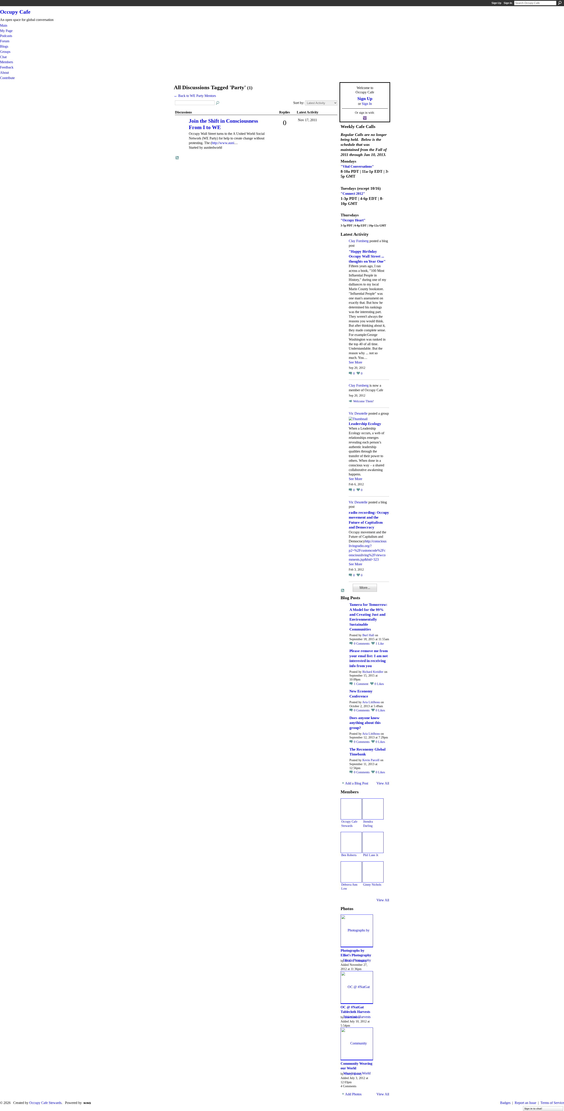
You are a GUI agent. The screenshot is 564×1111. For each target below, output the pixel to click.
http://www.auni (223, 143)
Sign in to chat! (533, 1108)
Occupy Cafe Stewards (45, 1103)
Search (560, 3)
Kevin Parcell (370, 760)
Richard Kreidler (372, 671)
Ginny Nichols (372, 884)
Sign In (508, 3)
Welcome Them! (363, 401)
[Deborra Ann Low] (351, 872)
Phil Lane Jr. (371, 855)
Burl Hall (368, 635)
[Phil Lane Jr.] (373, 842)
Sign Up (496, 3)
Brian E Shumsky (356, 961)
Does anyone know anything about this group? (365, 723)
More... (365, 588)
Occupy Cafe (15, 12)
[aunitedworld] (181, 127)
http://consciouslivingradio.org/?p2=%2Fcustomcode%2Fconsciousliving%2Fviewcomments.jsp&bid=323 (367, 550)
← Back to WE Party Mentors (195, 96)
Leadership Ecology (365, 424)
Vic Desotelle (358, 413)
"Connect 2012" (353, 193)
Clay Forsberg (359, 241)
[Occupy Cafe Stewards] (351, 809)
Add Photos (353, 1094)
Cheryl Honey (353, 1074)
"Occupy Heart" (353, 220)
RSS (177, 158)
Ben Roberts (348, 855)
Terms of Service (552, 1103)
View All (383, 783)
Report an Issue (525, 1103)
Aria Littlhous (371, 702)
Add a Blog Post (356, 783)
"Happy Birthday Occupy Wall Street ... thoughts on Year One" (367, 256)
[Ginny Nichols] (373, 872)
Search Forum (218, 103)
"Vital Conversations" (357, 166)
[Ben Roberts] (351, 842)
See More (355, 362)
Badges (505, 1103)
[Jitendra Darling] (373, 809)
